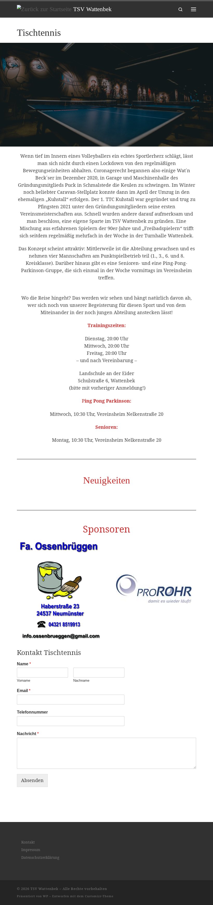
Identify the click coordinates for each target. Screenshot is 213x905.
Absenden (32, 780)
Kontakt (28, 842)
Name (24, 664)
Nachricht (28, 733)
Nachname (81, 680)
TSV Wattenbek (44, 888)
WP (45, 896)
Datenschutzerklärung (40, 857)
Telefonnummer (32, 712)
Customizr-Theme (99, 896)
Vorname (23, 680)
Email (23, 690)
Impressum (30, 849)
